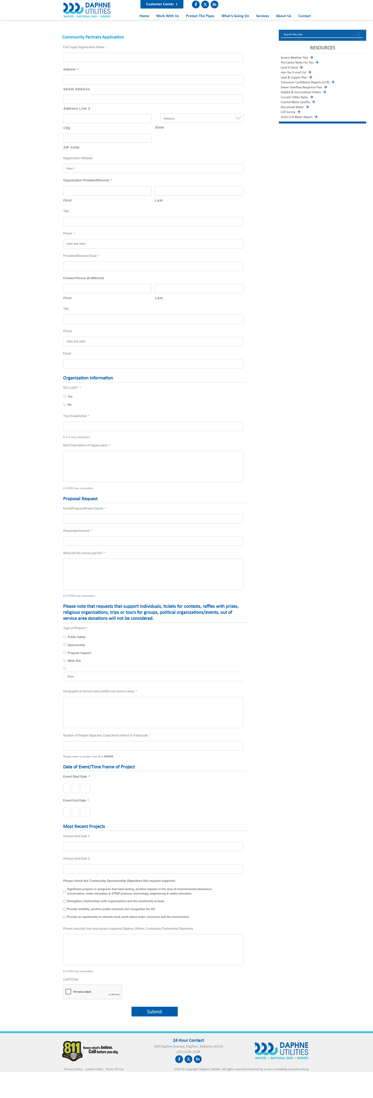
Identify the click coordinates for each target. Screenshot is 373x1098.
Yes (70, 396)
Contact (304, 16)
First (67, 200)
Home (144, 16)
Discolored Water (292, 107)
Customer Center (160, 4)
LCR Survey (288, 112)
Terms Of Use (115, 1069)
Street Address (76, 89)
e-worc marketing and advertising (286, 1069)
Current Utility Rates (294, 97)
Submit (154, 1011)
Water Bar (74, 660)
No (69, 404)
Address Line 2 (76, 108)
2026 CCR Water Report (297, 117)
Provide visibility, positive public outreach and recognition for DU (111, 909)
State (159, 127)
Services (262, 16)
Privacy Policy (73, 1069)
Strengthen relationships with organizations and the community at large (115, 901)
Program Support (79, 653)
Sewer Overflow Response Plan (301, 87)
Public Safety (76, 637)
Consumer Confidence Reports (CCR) (305, 82)
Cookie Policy (94, 1069)
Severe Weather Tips (294, 57)
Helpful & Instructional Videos (301, 92)
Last (159, 200)
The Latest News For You (297, 62)
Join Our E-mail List (293, 72)
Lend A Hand (289, 67)
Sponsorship (76, 645)
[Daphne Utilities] (87, 16)
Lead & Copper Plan (294, 77)
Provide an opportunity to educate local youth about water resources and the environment (128, 916)
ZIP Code (71, 147)
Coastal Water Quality (295, 102)
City (67, 128)
